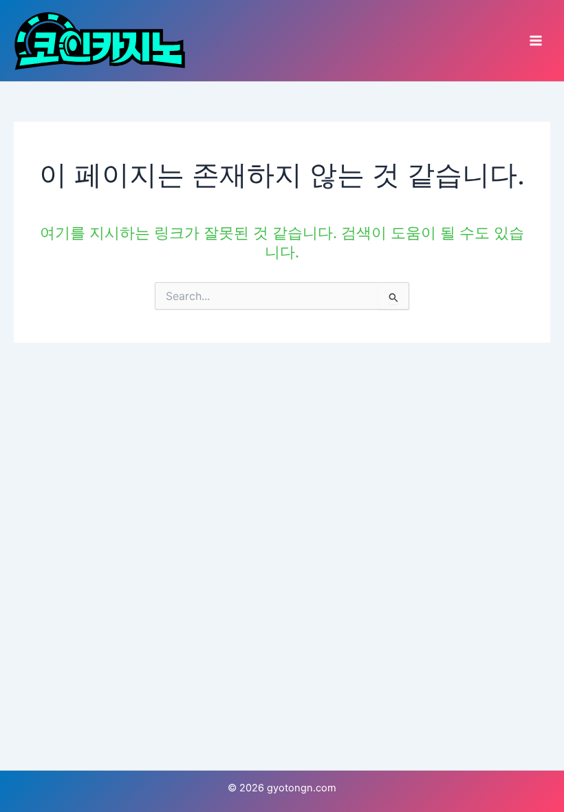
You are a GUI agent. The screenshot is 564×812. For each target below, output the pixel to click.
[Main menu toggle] (535, 40)
